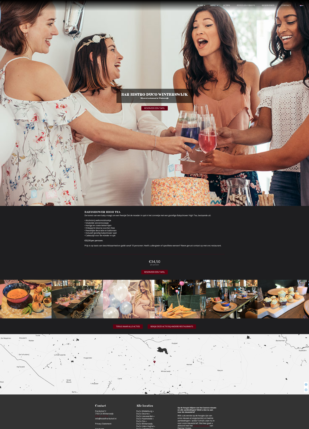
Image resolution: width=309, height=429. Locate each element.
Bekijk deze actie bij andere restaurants (172, 326)
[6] (283, 299)
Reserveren (268, 5)
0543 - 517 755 (101, 416)
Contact (286, 5)
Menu (213, 5)
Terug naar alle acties (128, 326)
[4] (180, 299)
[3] (128, 299)
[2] (77, 299)
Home (200, 5)
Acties (226, 5)
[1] (26, 299)
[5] (232, 299)
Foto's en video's (246, 5)
